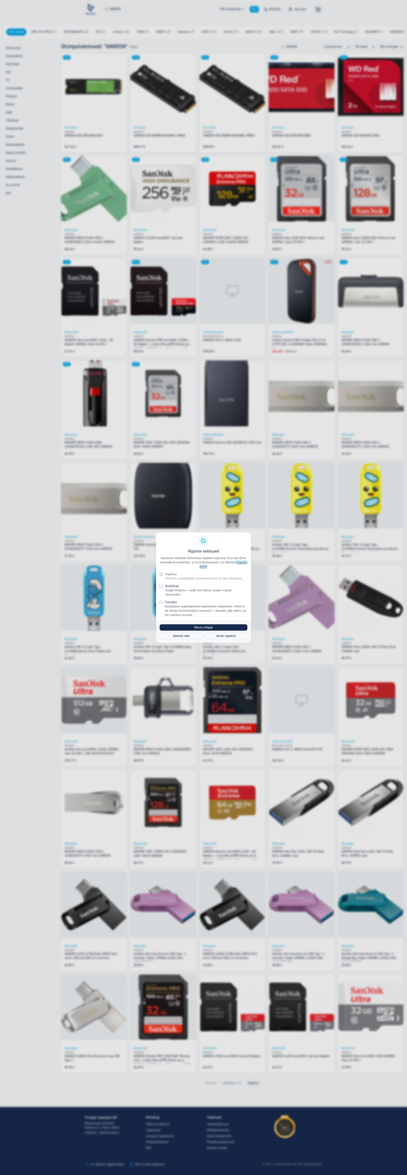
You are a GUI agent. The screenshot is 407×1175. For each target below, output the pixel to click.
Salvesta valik (181, 636)
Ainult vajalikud (226, 636)
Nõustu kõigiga (203, 627)
